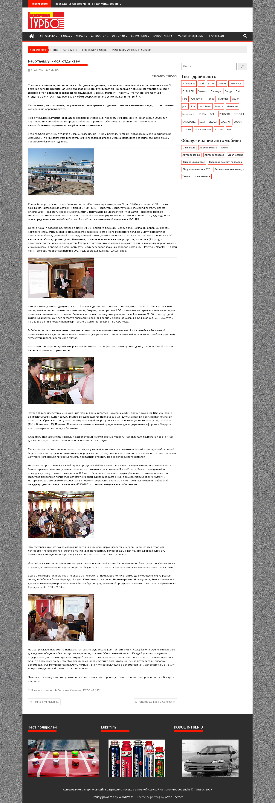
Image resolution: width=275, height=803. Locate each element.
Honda (211, 98)
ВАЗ (229, 129)
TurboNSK (54, 70)
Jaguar (235, 98)
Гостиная (216, 36)
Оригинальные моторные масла (75, 3)
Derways (216, 91)
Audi (201, 83)
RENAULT (239, 114)
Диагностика (235, 154)
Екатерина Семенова (69, 690)
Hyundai (223, 98)
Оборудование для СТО (196, 169)
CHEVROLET (236, 83)
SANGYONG (189, 121)
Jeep (184, 106)
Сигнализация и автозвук (229, 169)
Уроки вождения (190, 36)
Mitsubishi (188, 114)
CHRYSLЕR (188, 91)
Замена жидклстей (193, 162)
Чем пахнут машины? (46, 701)
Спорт (80, 36)
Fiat (238, 91)
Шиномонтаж (202, 176)
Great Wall (197, 98)
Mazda (219, 106)
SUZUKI (238, 121)
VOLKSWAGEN (203, 129)
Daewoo (202, 91)
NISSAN (202, 114)
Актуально (139, 36)
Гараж (65, 36)
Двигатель (188, 147)
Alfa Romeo (188, 83)
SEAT (202, 121)
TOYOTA (187, 129)
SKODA (213, 121)
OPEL (213, 114)
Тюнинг (186, 176)
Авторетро (98, 36)
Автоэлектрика (191, 154)
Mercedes (232, 106)
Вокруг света (162, 36)
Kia (193, 106)
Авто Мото (47, 36)
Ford (184, 98)
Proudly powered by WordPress (113, 797)
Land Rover (204, 106)
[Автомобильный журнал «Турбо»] (32, 35)
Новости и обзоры (41, 690)
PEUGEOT (224, 114)
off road (118, 36)
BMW (211, 83)
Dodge (228, 91)
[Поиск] (243, 66)
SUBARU (225, 121)
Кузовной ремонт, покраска (225, 162)
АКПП (224, 147)
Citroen (222, 83)
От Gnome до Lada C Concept (153, 701)
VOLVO (219, 129)
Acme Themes (174, 797)
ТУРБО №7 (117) (91, 690)
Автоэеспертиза (214, 154)
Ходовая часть (208, 147)
